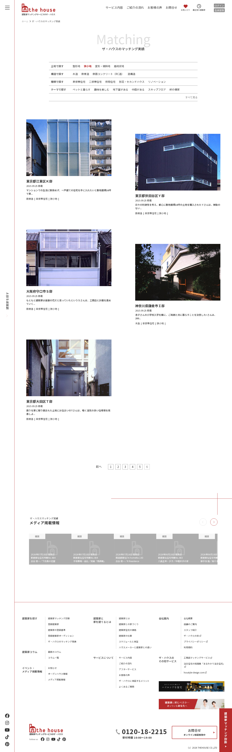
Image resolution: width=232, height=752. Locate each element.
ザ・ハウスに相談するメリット (134, 680)
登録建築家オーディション (61, 635)
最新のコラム (54, 651)
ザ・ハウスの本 (191, 635)
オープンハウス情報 (57, 673)
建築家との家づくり (128, 624)
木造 (75, 74)
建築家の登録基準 (56, 629)
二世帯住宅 (95, 81)
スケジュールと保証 (128, 641)
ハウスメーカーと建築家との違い (135, 647)
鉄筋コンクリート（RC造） (108, 74)
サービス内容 (114, 7)
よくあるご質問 (126, 686)
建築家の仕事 (125, 635)
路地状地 (119, 66)
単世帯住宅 (79, 81)
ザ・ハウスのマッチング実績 (62, 641)
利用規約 (188, 647)
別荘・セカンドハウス (131, 81)
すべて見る (191, 97)
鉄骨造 (85, 74)
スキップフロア (157, 89)
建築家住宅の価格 (127, 629)
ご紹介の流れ (135, 7)
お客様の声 (155, 7)
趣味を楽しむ (101, 89)
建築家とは (124, 618)
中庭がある (138, 89)
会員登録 (219, 10)
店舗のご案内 (190, 624)
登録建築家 (53, 624)
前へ (99, 466)
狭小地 (88, 66)
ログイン (219, 5)
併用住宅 (110, 81)
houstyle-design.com (194, 672)
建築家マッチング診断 (225, 728)
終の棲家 (174, 89)
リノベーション (157, 81)
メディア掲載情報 (56, 679)
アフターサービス (127, 669)
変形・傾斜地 (102, 66)
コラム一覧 (53, 657)
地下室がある (120, 89)
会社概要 (188, 618)
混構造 (131, 74)
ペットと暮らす (81, 89)
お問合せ (171, 7)
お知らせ (52, 667)
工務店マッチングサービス (197, 657)
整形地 (76, 66)
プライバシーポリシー (195, 641)
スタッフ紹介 (190, 629)
